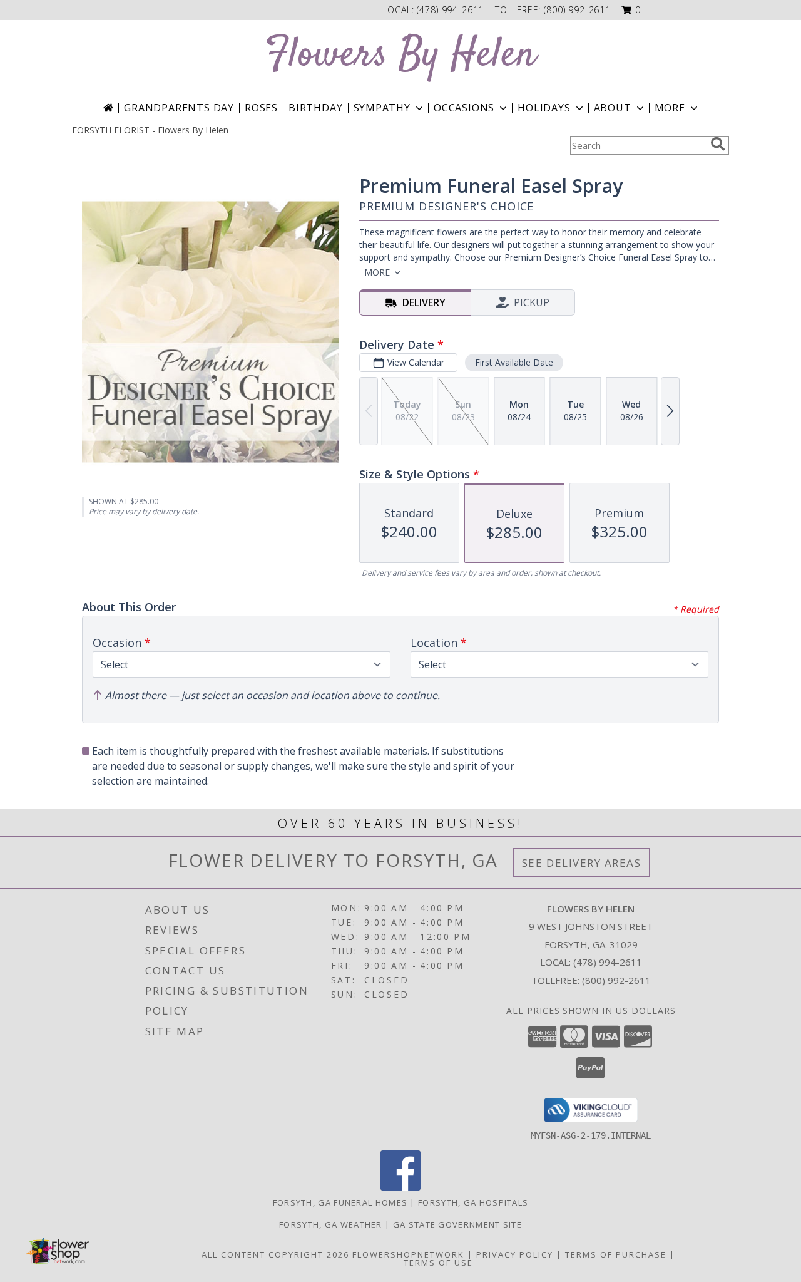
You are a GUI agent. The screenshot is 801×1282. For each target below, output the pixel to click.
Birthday (315, 108)
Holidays (544, 108)
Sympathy (382, 108)
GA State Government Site (457, 1224)
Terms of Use (438, 1262)
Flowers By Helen (400, 55)
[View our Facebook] (400, 1187)
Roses (261, 108)
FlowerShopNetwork (408, 1254)
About (612, 108)
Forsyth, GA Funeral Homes (340, 1202)
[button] (631, 10)
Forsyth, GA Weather (330, 1224)
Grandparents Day (179, 108)
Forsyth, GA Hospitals (473, 1202)
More (670, 108)
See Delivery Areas (581, 863)
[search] (717, 144)
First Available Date (514, 362)
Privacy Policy (514, 1254)
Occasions (464, 108)
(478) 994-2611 (452, 10)
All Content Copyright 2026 (275, 1254)
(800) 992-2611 (577, 10)
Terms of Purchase (615, 1254)
